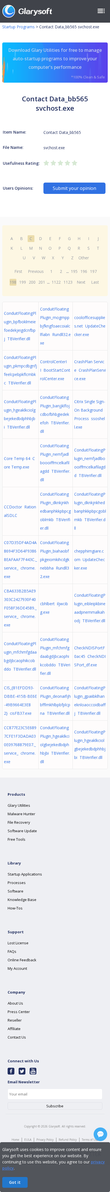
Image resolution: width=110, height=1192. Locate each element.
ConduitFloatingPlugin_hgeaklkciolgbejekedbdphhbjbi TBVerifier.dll (55, 744)
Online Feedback (22, 959)
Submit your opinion (74, 188)
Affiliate (14, 1028)
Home (15, 1140)
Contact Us (17, 1037)
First (18, 271)
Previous (36, 271)
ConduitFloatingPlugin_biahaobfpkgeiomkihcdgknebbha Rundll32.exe (54, 559)
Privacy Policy (45, 1140)
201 (41, 282)
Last (95, 282)
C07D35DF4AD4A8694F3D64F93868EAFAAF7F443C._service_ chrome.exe (20, 559)
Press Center (19, 1011)
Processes (17, 882)
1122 (56, 282)
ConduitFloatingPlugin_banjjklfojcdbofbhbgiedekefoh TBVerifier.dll (55, 414)
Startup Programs (18, 26)
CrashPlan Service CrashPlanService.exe (90, 370)
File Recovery (19, 822)
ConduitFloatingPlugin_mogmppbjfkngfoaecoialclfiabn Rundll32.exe (55, 326)
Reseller (15, 1020)
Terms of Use (90, 1140)
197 (93, 271)
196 (83, 271)
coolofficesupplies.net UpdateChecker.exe (89, 326)
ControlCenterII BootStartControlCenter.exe (55, 370)
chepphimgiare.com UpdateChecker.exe (89, 559)
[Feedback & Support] (100, 1134)
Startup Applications (25, 874)
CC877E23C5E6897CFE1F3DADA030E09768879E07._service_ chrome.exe (20, 744)
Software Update (22, 830)
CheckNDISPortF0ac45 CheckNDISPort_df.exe (90, 656)
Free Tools (16, 839)
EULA (27, 1140)
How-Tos (15, 908)
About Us (15, 1003)
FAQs (12, 951)
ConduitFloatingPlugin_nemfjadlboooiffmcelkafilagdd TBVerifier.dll (55, 462)
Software (15, 891)
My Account (17, 968)
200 (32, 282)
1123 (67, 282)
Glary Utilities (19, 805)
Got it (15, 1182)
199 (22, 282)
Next (81, 282)
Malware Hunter (21, 813)
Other (83, 257)
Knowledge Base (22, 899)
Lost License (18, 942)
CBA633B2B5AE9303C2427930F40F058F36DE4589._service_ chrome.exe (20, 608)
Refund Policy (68, 1140)
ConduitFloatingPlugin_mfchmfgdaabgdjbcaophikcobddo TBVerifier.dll (55, 656)
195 (74, 271)
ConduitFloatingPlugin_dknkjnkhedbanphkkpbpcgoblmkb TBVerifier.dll (55, 511)
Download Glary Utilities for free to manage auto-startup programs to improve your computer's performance (56, 63)
